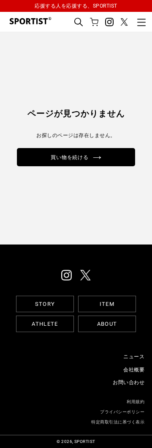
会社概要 (133, 370)
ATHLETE (45, 324)
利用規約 (135, 401)
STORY (45, 304)
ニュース (133, 357)
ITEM (107, 304)
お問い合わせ (128, 382)
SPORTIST (84, 441)
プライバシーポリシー (122, 412)
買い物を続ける (70, 156)
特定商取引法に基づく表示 (117, 422)
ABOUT (107, 324)
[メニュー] (141, 22)
